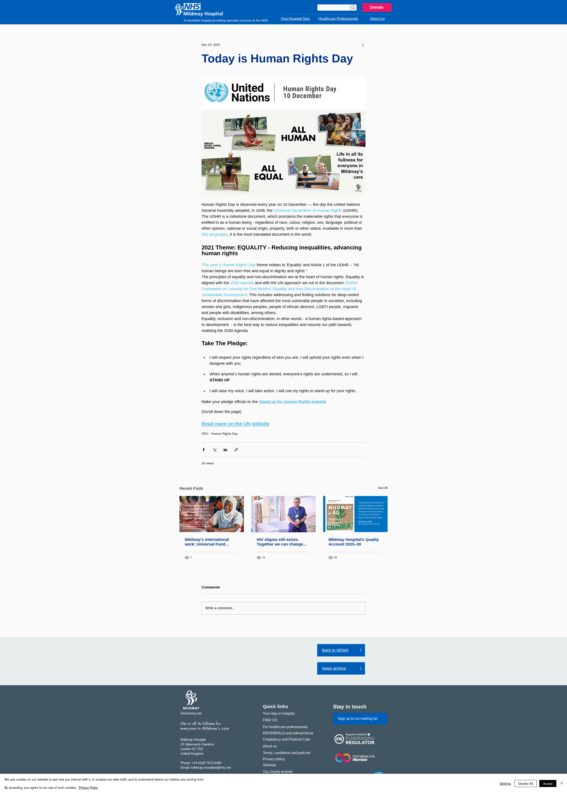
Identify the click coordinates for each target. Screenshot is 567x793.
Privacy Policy (88, 787)
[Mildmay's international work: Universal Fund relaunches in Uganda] (211, 514)
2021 (205, 433)
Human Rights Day (224, 433)
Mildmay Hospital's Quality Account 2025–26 (353, 541)
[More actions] (362, 44)
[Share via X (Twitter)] (214, 450)
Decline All (525, 783)
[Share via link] (236, 450)
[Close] (561, 783)
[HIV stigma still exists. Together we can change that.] (283, 514)
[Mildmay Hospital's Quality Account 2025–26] (355, 514)
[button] (295, 19)
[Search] (353, 7)
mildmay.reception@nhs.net (210, 767)
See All (383, 488)
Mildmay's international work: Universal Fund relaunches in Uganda (207, 542)
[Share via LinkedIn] (225, 450)
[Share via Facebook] (204, 450)
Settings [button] (505, 783)
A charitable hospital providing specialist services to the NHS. (226, 20)
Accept (548, 783)
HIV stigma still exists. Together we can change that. (280, 542)
